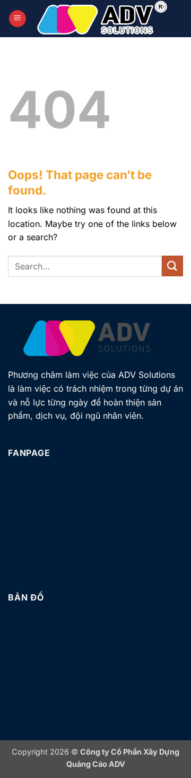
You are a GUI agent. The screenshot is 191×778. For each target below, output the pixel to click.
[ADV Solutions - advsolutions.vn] (102, 18)
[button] (17, 19)
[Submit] (172, 266)
